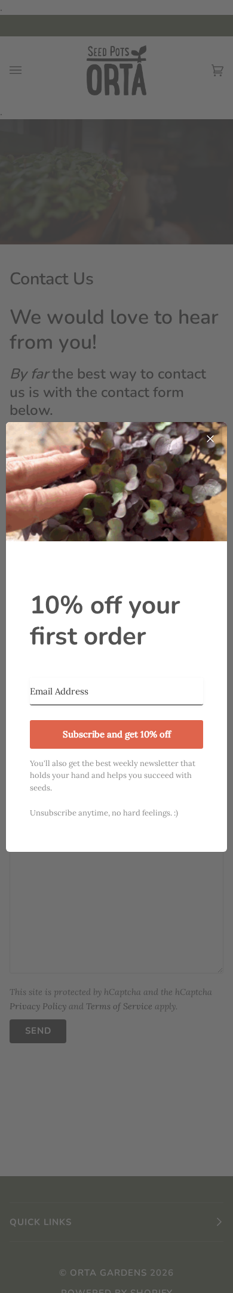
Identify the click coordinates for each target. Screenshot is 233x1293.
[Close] (210, 439)
